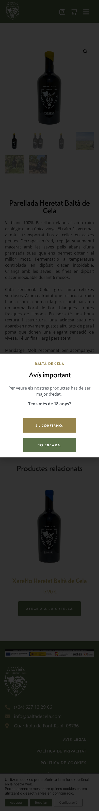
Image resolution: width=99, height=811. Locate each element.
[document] (49, 405)
